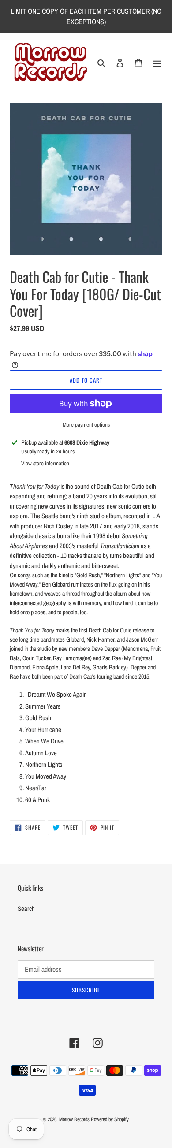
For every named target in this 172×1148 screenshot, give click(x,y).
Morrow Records (74, 1119)
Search (26, 908)
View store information (45, 463)
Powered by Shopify (110, 1119)
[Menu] (157, 62)
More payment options (86, 424)
